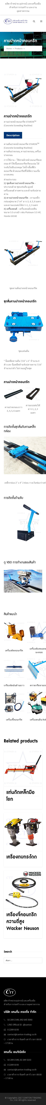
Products (19, 48)
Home (9, 48)
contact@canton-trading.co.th (21, 1034)
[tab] (13, 135)
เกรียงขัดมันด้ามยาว (14, 685)
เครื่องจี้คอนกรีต (14, 719)
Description (13, 135)
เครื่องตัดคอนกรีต (14, 650)
